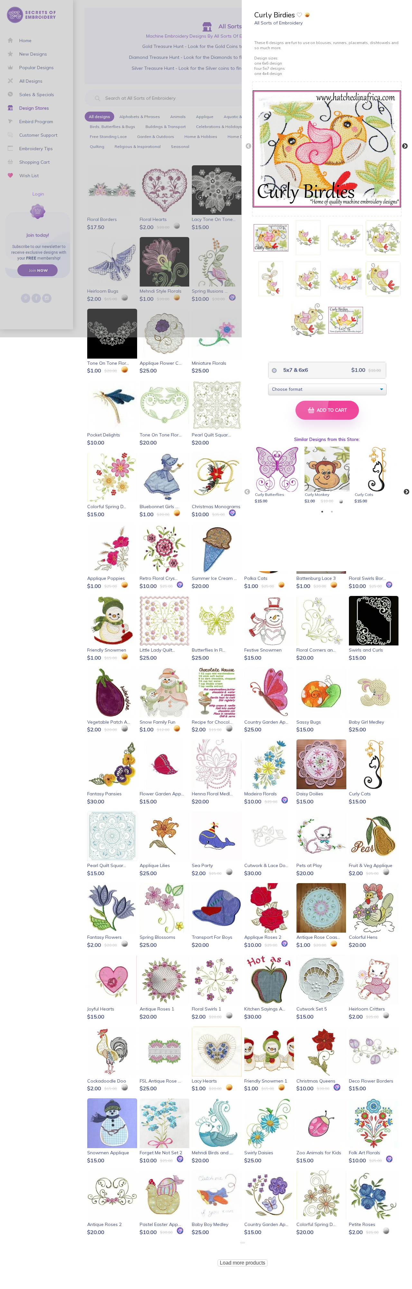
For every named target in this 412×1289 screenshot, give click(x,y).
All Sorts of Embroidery (278, 23)
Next (405, 146)
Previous (248, 146)
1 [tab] (322, 511)
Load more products (242, 1263)
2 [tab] (332, 511)
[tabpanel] (278, 476)
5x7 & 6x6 (295, 370)
